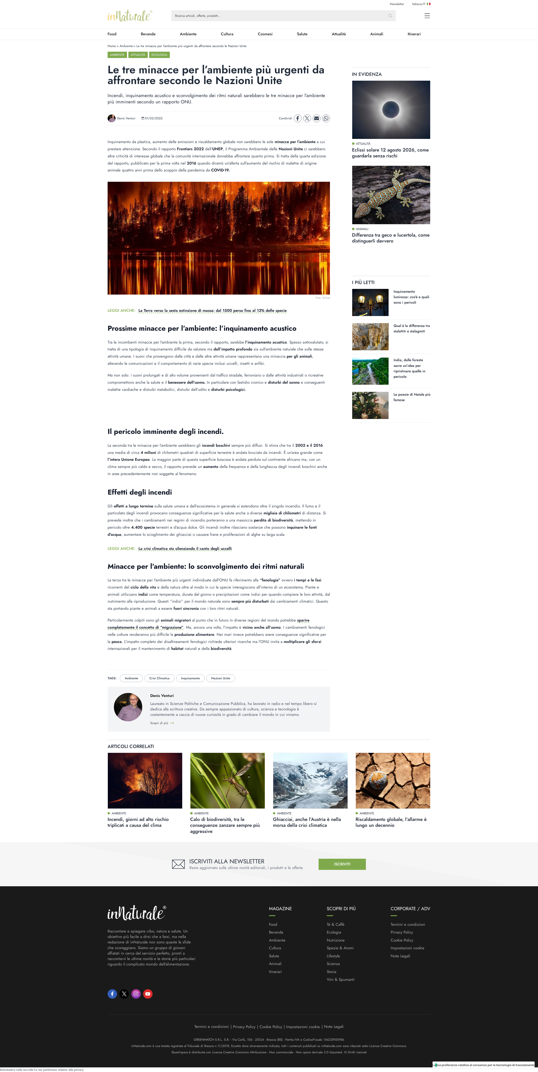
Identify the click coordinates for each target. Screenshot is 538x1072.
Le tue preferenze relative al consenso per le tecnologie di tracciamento (484, 1065)
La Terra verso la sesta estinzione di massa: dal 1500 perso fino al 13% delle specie (212, 310)
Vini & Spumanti (341, 979)
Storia (331, 972)
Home (112, 46)
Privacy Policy (402, 932)
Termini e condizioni (408, 924)
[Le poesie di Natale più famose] (370, 405)
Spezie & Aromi (340, 948)
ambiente (131, 678)
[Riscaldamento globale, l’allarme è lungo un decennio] (393, 781)
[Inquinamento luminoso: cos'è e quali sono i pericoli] (370, 302)
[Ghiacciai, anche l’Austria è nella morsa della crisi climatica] (310, 781)
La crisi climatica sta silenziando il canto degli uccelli (185, 548)
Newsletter (397, 4)
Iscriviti (342, 864)
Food (112, 34)
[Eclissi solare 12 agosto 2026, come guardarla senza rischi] (391, 109)
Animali (376, 34)
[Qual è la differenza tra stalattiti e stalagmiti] (370, 336)
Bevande (148, 34)
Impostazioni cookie (407, 948)
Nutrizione (336, 940)
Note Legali (400, 956)
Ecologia (159, 55)
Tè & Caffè (335, 924)
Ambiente (188, 34)
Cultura (227, 34)
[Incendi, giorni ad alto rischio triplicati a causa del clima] (145, 781)
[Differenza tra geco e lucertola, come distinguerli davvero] (391, 195)
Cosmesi (265, 34)
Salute (302, 34)
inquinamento (190, 678)
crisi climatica (159, 678)
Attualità (339, 34)
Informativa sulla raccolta (16, 1069)
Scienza (333, 964)
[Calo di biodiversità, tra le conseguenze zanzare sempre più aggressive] (227, 781)
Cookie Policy (402, 940)
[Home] (130, 15)
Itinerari (414, 34)
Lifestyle (333, 956)
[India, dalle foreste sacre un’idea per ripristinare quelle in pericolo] (370, 371)
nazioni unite (220, 678)
